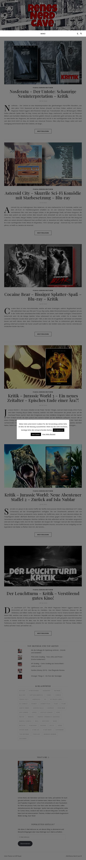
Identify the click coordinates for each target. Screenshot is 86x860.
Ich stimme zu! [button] (58, 430)
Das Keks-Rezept (48, 434)
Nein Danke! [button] (36, 434)
